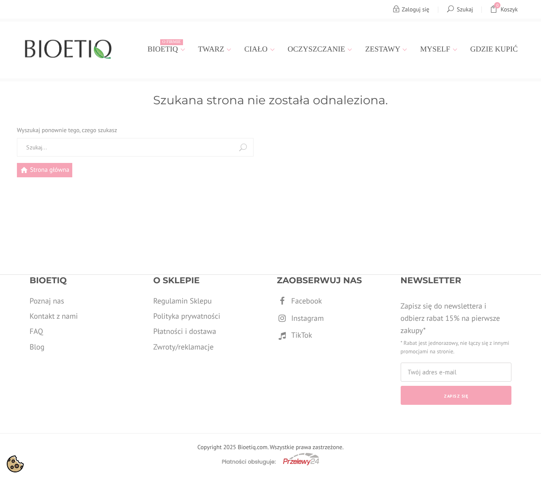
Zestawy (383, 49)
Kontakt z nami (54, 316)
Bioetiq (164, 46)
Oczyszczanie (317, 49)
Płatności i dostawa (184, 331)
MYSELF (436, 49)
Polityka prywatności (187, 316)
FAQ (36, 331)
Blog (37, 347)
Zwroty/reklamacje (183, 347)
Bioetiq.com (252, 447)
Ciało (257, 49)
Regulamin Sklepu (182, 301)
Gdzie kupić (494, 49)
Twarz (212, 49)
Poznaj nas (47, 301)
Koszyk (507, 8)
